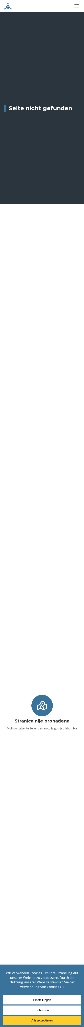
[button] (77, 6)
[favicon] (8, 6)
